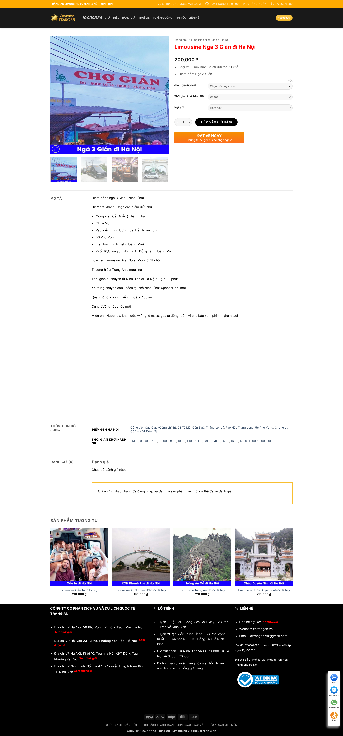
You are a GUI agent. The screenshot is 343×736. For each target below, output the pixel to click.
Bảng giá (129, 17)
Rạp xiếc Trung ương (240, 427)
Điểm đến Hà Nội (185, 85)
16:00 (234, 441)
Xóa (290, 80)
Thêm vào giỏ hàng (216, 122)
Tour (334, 720)
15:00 (225, 441)
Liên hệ (194, 17)
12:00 (198, 441)
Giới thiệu (112, 17)
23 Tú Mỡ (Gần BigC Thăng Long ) (201, 427)
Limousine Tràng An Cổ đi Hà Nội (202, 590)
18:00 (252, 441)
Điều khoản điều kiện (222, 724)
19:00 (261, 441)
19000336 (270, 622)
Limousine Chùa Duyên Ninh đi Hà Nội (264, 590)
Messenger (334, 695)
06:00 (144, 441)
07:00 (153, 441)
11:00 (190, 441)
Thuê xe (144, 17)
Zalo (334, 682)
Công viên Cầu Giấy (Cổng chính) (153, 427)
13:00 (207, 441)
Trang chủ (180, 39)
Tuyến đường (162, 17)
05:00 (134, 441)
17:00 (243, 441)
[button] (56, 149)
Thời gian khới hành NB (189, 96)
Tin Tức (180, 17)
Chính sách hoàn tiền (121, 724)
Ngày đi (179, 107)
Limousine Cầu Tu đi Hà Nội (79, 590)
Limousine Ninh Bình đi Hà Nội (210, 39)
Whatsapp (334, 707)
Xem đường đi (63, 632)
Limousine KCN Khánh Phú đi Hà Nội (141, 590)
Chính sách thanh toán (157, 724)
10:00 (181, 441)
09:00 (172, 441)
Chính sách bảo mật (190, 724)
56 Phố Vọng (264, 427)
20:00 (270, 441)
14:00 (216, 441)
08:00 (163, 441)
